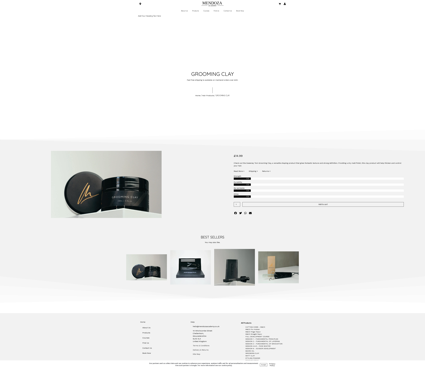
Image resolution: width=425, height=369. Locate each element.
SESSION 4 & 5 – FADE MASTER (257, 346)
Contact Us (228, 11)
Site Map (196, 354)
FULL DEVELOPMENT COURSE (257, 336)
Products (195, 11)
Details (148, 267)
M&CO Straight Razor (253, 334)
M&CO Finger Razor (253, 332)
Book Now (240, 11)
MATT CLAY (250, 356)
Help (193, 322)
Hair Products (208, 95)
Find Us (216, 11)
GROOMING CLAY (252, 353)
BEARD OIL (249, 351)
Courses (206, 11)
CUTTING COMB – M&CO (255, 327)
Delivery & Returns (201, 350)
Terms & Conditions (201, 346)
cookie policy (227, 365)
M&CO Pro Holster (252, 329)
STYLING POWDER (252, 358)
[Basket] (280, 3)
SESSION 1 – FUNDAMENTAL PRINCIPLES (261, 339)
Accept (263, 365)
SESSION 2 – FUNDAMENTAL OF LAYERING (262, 341)
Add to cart (323, 204)
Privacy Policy (272, 365)
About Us (184, 11)
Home (197, 95)
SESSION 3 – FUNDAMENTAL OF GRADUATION (263, 344)
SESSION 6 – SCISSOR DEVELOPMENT (260, 348)
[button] (236, 213)
